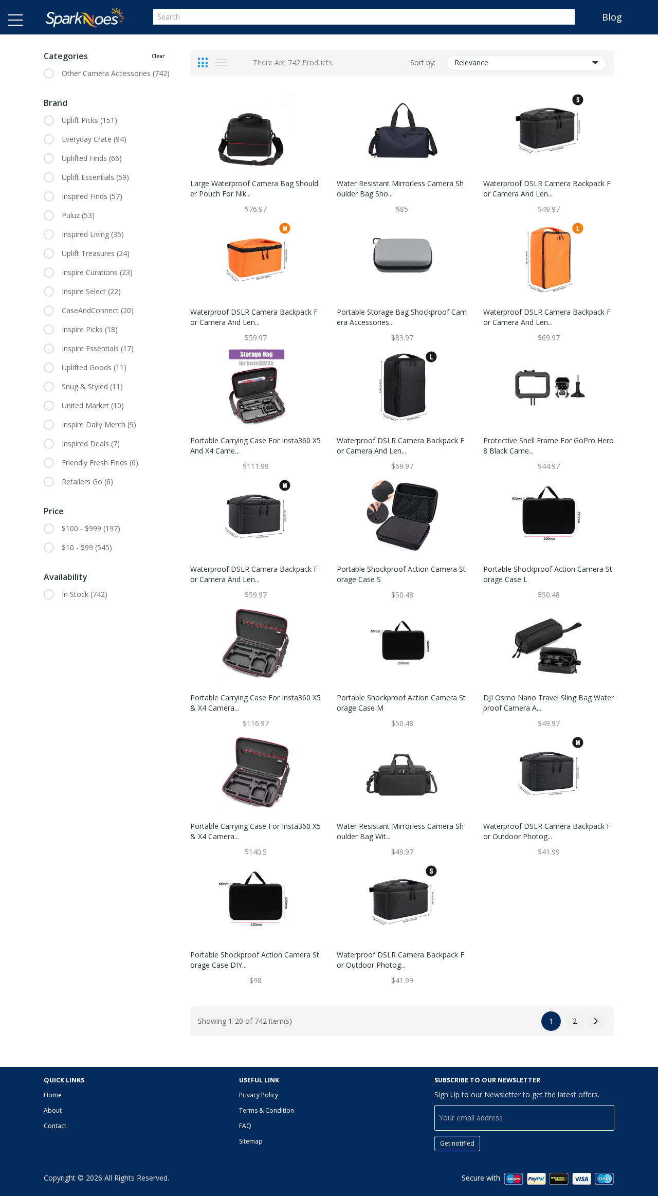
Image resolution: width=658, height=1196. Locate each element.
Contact (55, 1125)
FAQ (245, 1125)
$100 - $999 (91, 528)
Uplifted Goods (94, 367)
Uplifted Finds (92, 158)
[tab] (203, 62)
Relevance (471, 62)
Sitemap (251, 1141)
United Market (93, 405)
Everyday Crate (94, 139)
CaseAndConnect (98, 310)
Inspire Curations (97, 272)
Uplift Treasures (96, 253)
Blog (612, 17)
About (53, 1110)
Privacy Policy (258, 1095)
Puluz (78, 215)
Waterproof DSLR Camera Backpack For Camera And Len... (547, 188)
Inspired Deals (91, 443)
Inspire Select (91, 291)
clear (158, 56)
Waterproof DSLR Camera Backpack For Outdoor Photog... (547, 831)
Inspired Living (93, 234)
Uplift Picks (89, 120)
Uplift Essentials (95, 177)
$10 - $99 (87, 547)
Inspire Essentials (98, 348)
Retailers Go (87, 481)
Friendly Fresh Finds (100, 462)
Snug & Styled (92, 386)
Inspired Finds (92, 196)
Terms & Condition (266, 1110)
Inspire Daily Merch (99, 424)
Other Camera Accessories (116, 73)
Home (53, 1095)
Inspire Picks (90, 329)
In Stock (84, 594)
